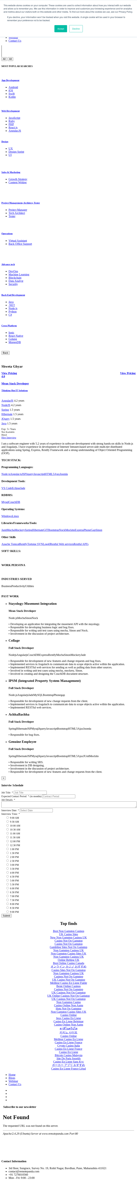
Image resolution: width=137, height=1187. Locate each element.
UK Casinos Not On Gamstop (69, 992)
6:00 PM (14, 888)
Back (5, 353)
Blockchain (15, 277)
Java (11, 301)
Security (13, 284)
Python (13, 311)
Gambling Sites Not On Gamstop (68, 947)
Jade (22, 488)
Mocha (11, 529)
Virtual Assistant (18, 240)
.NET (12, 305)
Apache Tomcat (10, 544)
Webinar (13, 37)
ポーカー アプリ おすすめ (68, 1065)
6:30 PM (14, 892)
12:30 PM (14, 845)
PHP (11, 124)
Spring (5, 409)
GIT (45, 529)
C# (10, 314)
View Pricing (128, 373)
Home (12, 1074)
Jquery (30, 474)
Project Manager (18, 209)
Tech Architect (17, 213)
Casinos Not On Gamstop (68, 976)
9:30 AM (14, 821)
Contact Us (15, 40)
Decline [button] (76, 28)
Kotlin (12, 96)
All (4, 59)
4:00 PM (14, 872)
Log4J (46, 544)
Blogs (12, 1077)
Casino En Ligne (68, 1052)
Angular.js (16, 474)
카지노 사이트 (68, 1032)
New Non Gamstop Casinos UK (68, 937)
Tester (12, 216)
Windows (6, 516)
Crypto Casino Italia (68, 1045)
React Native (16, 335)
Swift (12, 93)
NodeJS (5, 405)
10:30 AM (14, 829)
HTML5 (49, 474)
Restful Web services (62, 544)
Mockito (70, 529)
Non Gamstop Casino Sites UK (68, 953)
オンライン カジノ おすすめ (68, 966)
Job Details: (8, 800)
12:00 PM (14, 841)
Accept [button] (60, 28)
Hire (4, 437)
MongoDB (15, 342)
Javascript (39, 474)
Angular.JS (15, 130)
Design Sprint (16, 151)
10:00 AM (14, 825)
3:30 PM (14, 869)
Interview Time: (10, 814)
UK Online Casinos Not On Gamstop (68, 995)
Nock (62, 529)
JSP (24, 474)
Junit (4, 529)
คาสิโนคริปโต (68, 1028)
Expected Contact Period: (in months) (21, 796)
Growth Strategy (18, 179)
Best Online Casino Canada (68, 963)
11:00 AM (14, 833)
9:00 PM (14, 912)
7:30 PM (14, 900)
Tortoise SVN (35, 544)
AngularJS (7, 400)
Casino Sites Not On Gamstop (69, 970)
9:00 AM (14, 818)
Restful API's (81, 544)
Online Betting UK (68, 959)
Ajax (57, 474)
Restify (23, 544)
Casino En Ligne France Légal (68, 1068)
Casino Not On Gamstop (69, 940)
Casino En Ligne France (68, 1042)
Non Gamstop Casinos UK (68, 950)
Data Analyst (16, 280)
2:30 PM (14, 861)
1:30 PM (14, 853)
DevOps (13, 271)
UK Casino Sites (68, 934)
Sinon (99, 529)
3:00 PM (14, 865)
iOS (11, 90)
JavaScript (14, 117)
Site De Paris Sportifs (69, 1058)
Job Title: (7, 792)
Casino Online (68, 1014)
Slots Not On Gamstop (68, 1008)
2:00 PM (14, 857)
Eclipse (16, 488)
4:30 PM (14, 876)
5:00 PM (14, 880)
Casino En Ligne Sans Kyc (68, 1061)
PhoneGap (90, 529)
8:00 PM (14, 904)
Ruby (12, 121)
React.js (13, 127)
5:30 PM (14, 884)
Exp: (8, 429)
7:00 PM (14, 896)
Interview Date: (10, 810)
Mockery (20, 529)
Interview (11, 437)
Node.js (13, 308)
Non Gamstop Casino (68, 1002)
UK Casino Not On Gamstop (68, 979)
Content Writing (18, 182)
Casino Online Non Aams (68, 1005)
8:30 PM (14, 908)
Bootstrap (53, 529)
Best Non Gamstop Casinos (68, 931)
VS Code (6, 488)
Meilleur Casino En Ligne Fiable (68, 982)
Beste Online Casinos (68, 986)
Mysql (5, 502)
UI (10, 154)
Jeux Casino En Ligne (68, 1018)
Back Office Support (20, 243)
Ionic (11, 332)
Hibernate (6, 414)
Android (13, 87)
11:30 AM (14, 837)
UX (11, 148)
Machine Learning (19, 274)
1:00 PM (14, 849)
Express (79, 529)
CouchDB (14, 502)
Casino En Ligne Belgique (68, 1021)
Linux (15, 516)
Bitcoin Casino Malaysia (68, 1055)
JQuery (5, 418)
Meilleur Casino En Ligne (68, 1039)
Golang (13, 338)
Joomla (64, 474)
